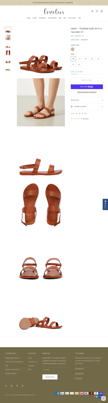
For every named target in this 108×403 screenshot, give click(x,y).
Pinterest (78, 378)
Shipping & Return (12, 358)
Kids (64, 18)
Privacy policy (10, 373)
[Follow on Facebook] (6, 386)
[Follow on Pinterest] (17, 386)
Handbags (42, 18)
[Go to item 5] (8, 60)
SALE (79, 18)
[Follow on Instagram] (12, 386)
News (29, 18)
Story (30, 358)
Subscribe (49, 377)
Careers (31, 365)
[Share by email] (85, 113)
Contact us (32, 362)
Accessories (52, 18)
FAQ (6, 365)
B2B (29, 369)
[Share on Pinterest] (83, 113)
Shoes (35, 18)
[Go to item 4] (8, 53)
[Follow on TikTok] (23, 386)
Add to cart (87, 80)
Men (60, 18)
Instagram (79, 373)
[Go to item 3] (8, 45)
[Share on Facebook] (77, 113)
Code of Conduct (12, 369)
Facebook (79, 368)
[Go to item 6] (8, 68)
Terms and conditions (14, 362)
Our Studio (72, 18)
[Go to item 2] (8, 37)
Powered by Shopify (29, 395)
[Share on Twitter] (80, 113)
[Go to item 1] (8, 30)
